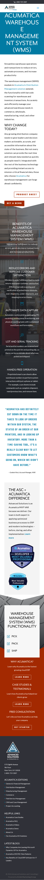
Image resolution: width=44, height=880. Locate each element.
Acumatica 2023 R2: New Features (18, 854)
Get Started (22, 727)
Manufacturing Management (16, 791)
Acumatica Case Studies (14, 817)
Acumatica (21, 176)
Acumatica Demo (12, 828)
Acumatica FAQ (12, 821)
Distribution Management (15, 787)
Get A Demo (14, 203)
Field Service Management (15, 799)
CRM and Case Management (16, 802)
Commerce (10, 795)
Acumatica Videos (12, 825)
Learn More (22, 677)
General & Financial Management (18, 784)
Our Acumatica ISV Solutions (16, 836)
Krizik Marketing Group (26, 877)
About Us (9, 832)
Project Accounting (13, 806)
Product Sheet (27, 194)
